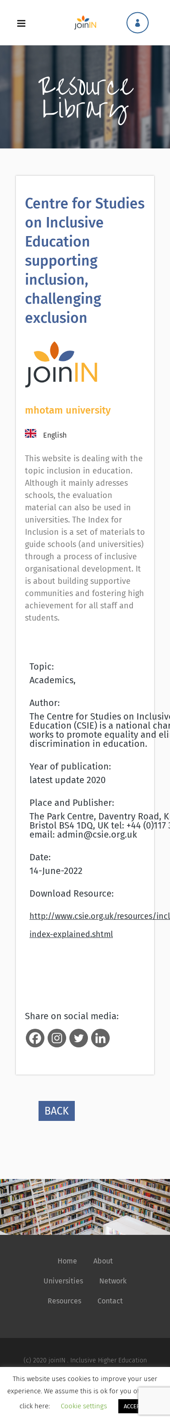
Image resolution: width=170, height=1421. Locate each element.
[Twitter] (78, 1038)
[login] (137, 22)
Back (56, 1111)
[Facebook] (35, 1038)
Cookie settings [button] (84, 1406)
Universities (63, 1281)
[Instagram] (57, 1038)
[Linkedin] (100, 1038)
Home (67, 1261)
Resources (64, 1301)
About (103, 1261)
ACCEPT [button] (133, 1406)
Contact (110, 1301)
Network (112, 1281)
